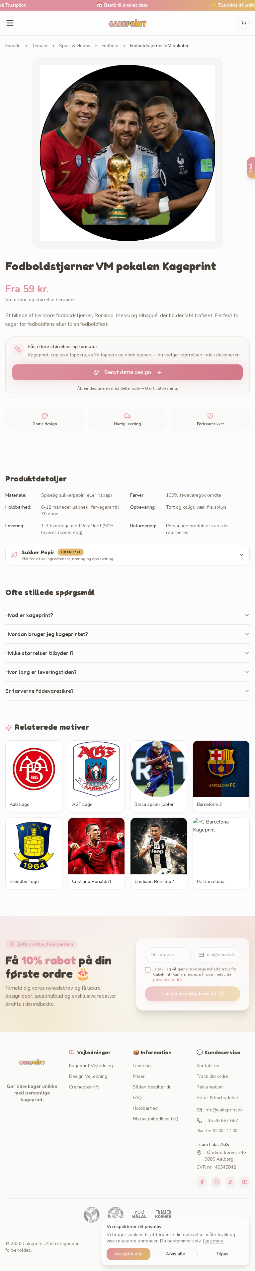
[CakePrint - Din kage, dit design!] (127, 23)
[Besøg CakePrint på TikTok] (230, 1182)
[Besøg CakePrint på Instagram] (216, 1182)
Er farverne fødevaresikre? (39, 691)
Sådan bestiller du (152, 1087)
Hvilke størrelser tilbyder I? (39, 653)
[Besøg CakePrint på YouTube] (244, 1182)
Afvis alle (175, 1254)
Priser (139, 1076)
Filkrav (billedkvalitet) (155, 1119)
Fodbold (110, 46)
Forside (13, 46)
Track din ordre (212, 1076)
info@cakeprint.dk (224, 1110)
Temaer (40, 46)
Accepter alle (129, 1254)
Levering (142, 1066)
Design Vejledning (88, 1076)
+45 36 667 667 (221, 1120)
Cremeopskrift (84, 1087)
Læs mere (213, 1241)
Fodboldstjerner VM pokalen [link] (160, 46)
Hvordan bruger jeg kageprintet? (46, 634)
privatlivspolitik (167, 979)
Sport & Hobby (74, 46)
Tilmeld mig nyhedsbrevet (188, 993)
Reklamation (210, 1087)
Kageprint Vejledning (91, 1066)
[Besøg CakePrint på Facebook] (202, 1182)
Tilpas (222, 1254)
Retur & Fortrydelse (217, 1097)
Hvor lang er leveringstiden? (41, 672)
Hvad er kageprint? (29, 615)
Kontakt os (208, 1066)
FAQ (137, 1097)
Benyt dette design (127, 372)
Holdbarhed (145, 1108)
